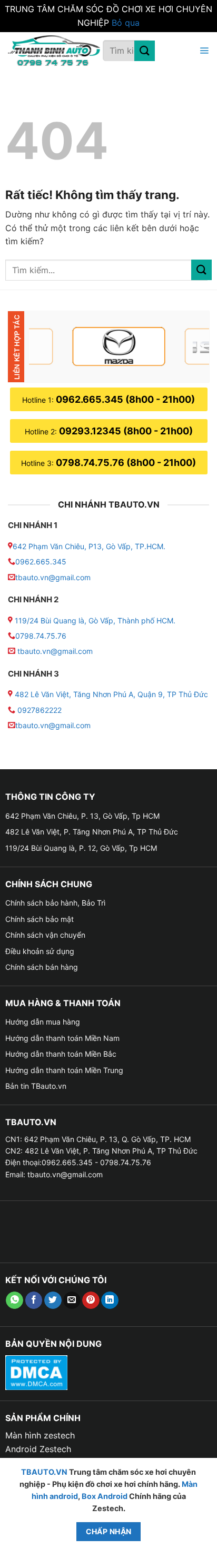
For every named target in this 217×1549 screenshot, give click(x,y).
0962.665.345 (40, 561)
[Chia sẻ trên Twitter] (53, 1300)
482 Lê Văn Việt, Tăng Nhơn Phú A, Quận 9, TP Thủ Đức (111, 694)
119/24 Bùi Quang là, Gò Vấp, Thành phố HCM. (95, 620)
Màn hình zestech (40, 1435)
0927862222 (39, 710)
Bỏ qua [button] (126, 22)
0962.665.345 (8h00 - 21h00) (125, 399)
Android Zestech (38, 1449)
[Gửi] (144, 51)
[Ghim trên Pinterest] (91, 1300)
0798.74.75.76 (40, 635)
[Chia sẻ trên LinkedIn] (110, 1300)
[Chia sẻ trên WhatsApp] (14, 1300)
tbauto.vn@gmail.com (53, 577)
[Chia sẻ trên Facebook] (34, 1300)
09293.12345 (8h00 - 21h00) (126, 430)
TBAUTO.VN (44, 1471)
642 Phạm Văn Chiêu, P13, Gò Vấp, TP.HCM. (89, 546)
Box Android (105, 1496)
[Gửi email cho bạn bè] (72, 1300)
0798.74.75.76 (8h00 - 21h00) (126, 462)
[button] (202, 50)
